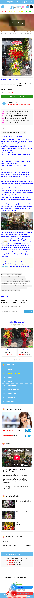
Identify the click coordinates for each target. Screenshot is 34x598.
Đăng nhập (10, 2)
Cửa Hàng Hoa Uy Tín (15, 281)
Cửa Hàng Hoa (5, 281)
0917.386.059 (9, 561)
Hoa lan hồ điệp (13, 397)
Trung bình (5, 302)
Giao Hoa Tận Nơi (5, 290)
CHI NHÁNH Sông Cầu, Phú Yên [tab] (15, 577)
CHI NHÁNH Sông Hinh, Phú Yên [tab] (16, 569)
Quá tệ (24, 300)
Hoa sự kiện (11, 393)
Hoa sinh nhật (12, 385)
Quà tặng (10, 401)
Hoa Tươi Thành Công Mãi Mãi (14, 274)
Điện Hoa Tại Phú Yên (6, 283)
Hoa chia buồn (12, 389)
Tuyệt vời (22, 302)
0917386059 (11, 104)
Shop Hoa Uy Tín (25, 281)
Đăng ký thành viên (26, 2)
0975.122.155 (8, 436)
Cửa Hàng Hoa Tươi (14, 279)
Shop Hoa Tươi (5, 279)
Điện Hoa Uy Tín (17, 283)
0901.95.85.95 (8, 430)
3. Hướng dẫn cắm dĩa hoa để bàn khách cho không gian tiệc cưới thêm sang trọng (15, 481)
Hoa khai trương (16, 12)
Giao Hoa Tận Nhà (15, 290)
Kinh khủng (16, 300)
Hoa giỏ (9, 381)
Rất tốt (13, 302)
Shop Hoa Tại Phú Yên (6, 288)
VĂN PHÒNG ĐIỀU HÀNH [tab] (12, 554)
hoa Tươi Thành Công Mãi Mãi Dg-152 (10, 276)
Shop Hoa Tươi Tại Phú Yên (25, 285)
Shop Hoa (23, 279)
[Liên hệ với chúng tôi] (26, 430)
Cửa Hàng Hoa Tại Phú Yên (19, 288)
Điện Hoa (24, 283)
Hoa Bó (4, 12)
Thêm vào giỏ (18, 96)
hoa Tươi (23, 276)
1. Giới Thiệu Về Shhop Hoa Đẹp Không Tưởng (15, 470)
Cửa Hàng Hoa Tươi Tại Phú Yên (9, 285)
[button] (14, 360)
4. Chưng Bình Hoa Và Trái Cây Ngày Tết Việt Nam (16, 487)
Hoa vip (28, 12)
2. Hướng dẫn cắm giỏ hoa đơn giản (15, 475)
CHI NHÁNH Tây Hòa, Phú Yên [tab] (15, 573)
